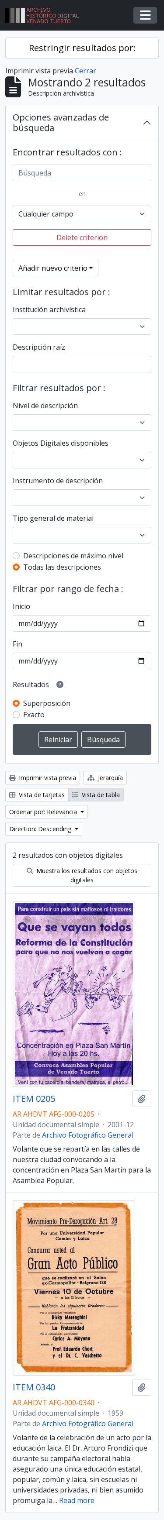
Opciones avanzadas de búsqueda (61, 122)
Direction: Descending (41, 829)
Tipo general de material (53, 518)
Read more (76, 1500)
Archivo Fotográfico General (87, 1135)
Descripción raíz (39, 347)
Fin (17, 644)
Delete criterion (82, 237)
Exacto (34, 714)
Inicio (21, 606)
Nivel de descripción (45, 405)
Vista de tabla (100, 795)
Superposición (46, 703)
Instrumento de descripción (58, 480)
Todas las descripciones (62, 567)
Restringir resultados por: (82, 48)
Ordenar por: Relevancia (44, 812)
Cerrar (85, 71)
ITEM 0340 (34, 1387)
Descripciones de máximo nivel (73, 556)
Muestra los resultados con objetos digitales (86, 875)
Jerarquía (109, 778)
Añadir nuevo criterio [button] (52, 268)
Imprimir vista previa (46, 778)
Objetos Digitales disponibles (60, 443)
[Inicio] (45, 15)
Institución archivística (49, 309)
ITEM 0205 (34, 1099)
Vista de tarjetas (41, 795)
